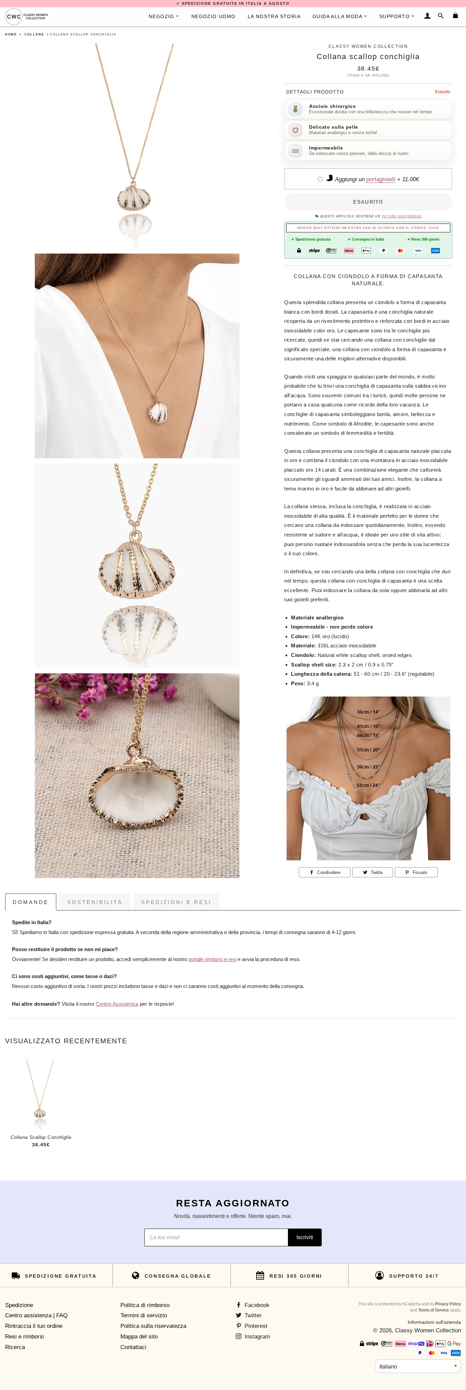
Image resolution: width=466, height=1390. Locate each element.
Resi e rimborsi (24, 1336)
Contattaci (133, 1347)
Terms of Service (433, 1310)
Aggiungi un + (376, 179)
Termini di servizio (143, 1315)
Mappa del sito (139, 1336)
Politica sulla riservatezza (153, 1326)
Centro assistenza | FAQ (36, 1315)
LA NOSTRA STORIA (274, 16)
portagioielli (380, 179)
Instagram (256, 1336)
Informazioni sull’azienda (434, 1322)
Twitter (252, 1315)
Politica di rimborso (145, 1305)
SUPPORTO (394, 16)
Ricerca (15, 1347)
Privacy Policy (448, 1304)
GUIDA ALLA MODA (337, 16)
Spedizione (19, 1305)
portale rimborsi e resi (212, 959)
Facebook (256, 1305)
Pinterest (255, 1326)
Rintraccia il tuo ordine (33, 1326)
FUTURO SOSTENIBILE (402, 216)
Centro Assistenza (117, 1004)
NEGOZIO (161, 16)
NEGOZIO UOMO (213, 16)
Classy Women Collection (428, 1330)
